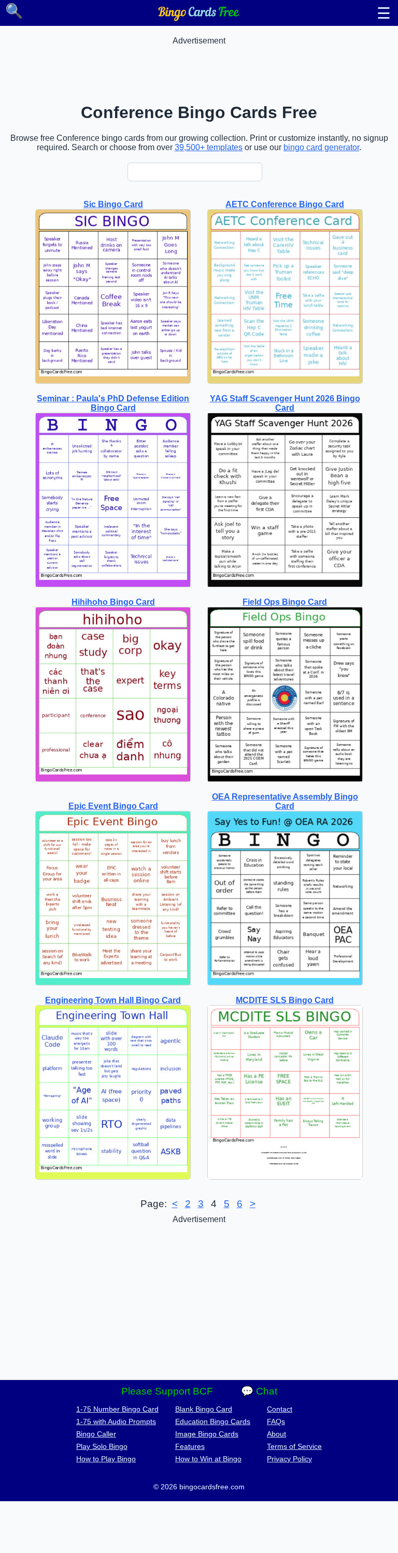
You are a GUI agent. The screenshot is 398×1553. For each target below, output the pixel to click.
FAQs (276, 1421)
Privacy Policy (289, 1459)
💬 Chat (259, 1391)
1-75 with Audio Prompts (116, 1421)
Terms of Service (294, 1446)
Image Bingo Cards (206, 1434)
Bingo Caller (96, 1434)
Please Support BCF (167, 1391)
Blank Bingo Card (203, 1409)
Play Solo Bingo (101, 1446)
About (276, 1434)
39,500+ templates (209, 147)
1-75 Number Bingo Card (117, 1409)
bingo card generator (321, 147)
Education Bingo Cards (212, 1421)
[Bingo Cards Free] (199, 18)
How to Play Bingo (106, 1459)
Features (190, 1446)
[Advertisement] (199, 69)
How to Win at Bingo (208, 1459)
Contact (279, 1409)
